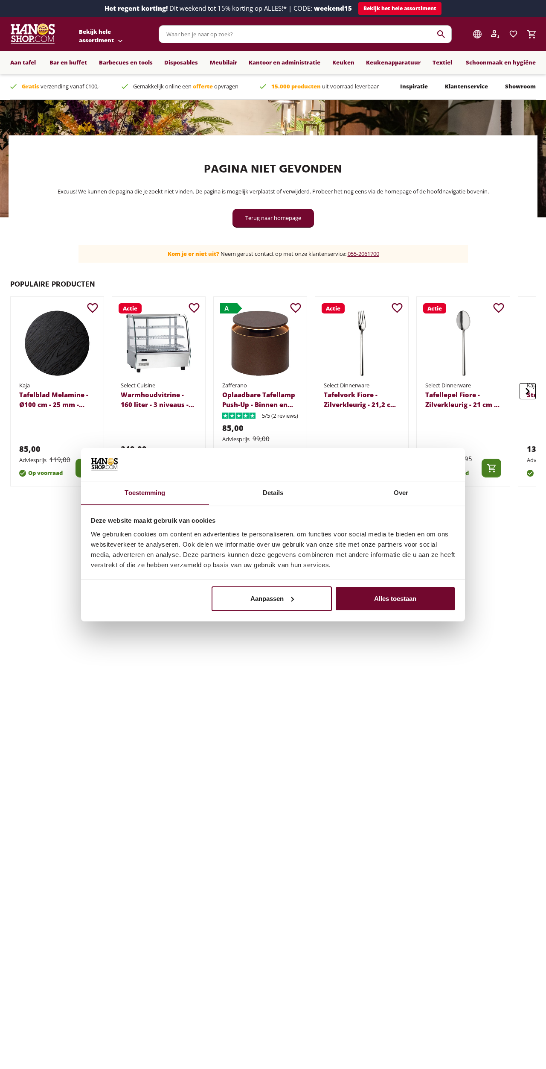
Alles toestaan (395, 598)
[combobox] (305, 34)
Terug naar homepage (273, 218)
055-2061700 (363, 254)
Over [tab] (401, 492)
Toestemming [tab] (145, 492)
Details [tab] (273, 492)
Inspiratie (414, 86)
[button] (399, 8)
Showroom (520, 86)
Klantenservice (466, 86)
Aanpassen (267, 598)
